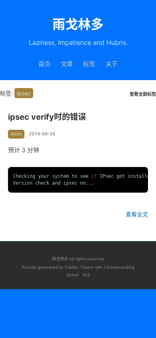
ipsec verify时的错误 (47, 117)
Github (72, 274)
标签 (89, 64)
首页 (44, 64)
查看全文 (137, 214)
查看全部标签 (143, 94)
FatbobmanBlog (119, 267)
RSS (86, 274)
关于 (112, 64)
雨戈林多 (60, 258)
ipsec (16, 134)
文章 (67, 64)
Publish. (72, 267)
